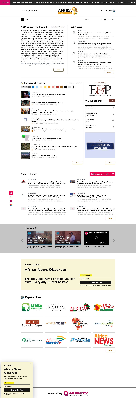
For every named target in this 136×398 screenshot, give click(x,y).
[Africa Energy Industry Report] (56, 323)
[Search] (101, 19)
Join (112, 101)
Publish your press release (101, 174)
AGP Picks (5, 2)
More (58, 70)
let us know (52, 63)
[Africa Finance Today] (104, 323)
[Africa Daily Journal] (104, 307)
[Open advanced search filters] (105, 19)
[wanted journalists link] (100, 90)
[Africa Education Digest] (32, 323)
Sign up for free (95, 282)
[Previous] (22, 240)
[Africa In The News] (56, 340)
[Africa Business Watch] (56, 307)
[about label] (32, 96)
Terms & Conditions (105, 285)
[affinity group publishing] (11, 201)
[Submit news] (11, 193)
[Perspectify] (11, 197)
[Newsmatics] (11, 205)
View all (132, 2)
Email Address (86, 275)
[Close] (30, 364)
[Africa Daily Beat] (80, 307)
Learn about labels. (75, 83)
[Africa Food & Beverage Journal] (32, 340)
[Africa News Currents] (104, 340)
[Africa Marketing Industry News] (80, 340)
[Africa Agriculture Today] (32, 307)
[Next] (114, 240)
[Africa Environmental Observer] (80, 323)
